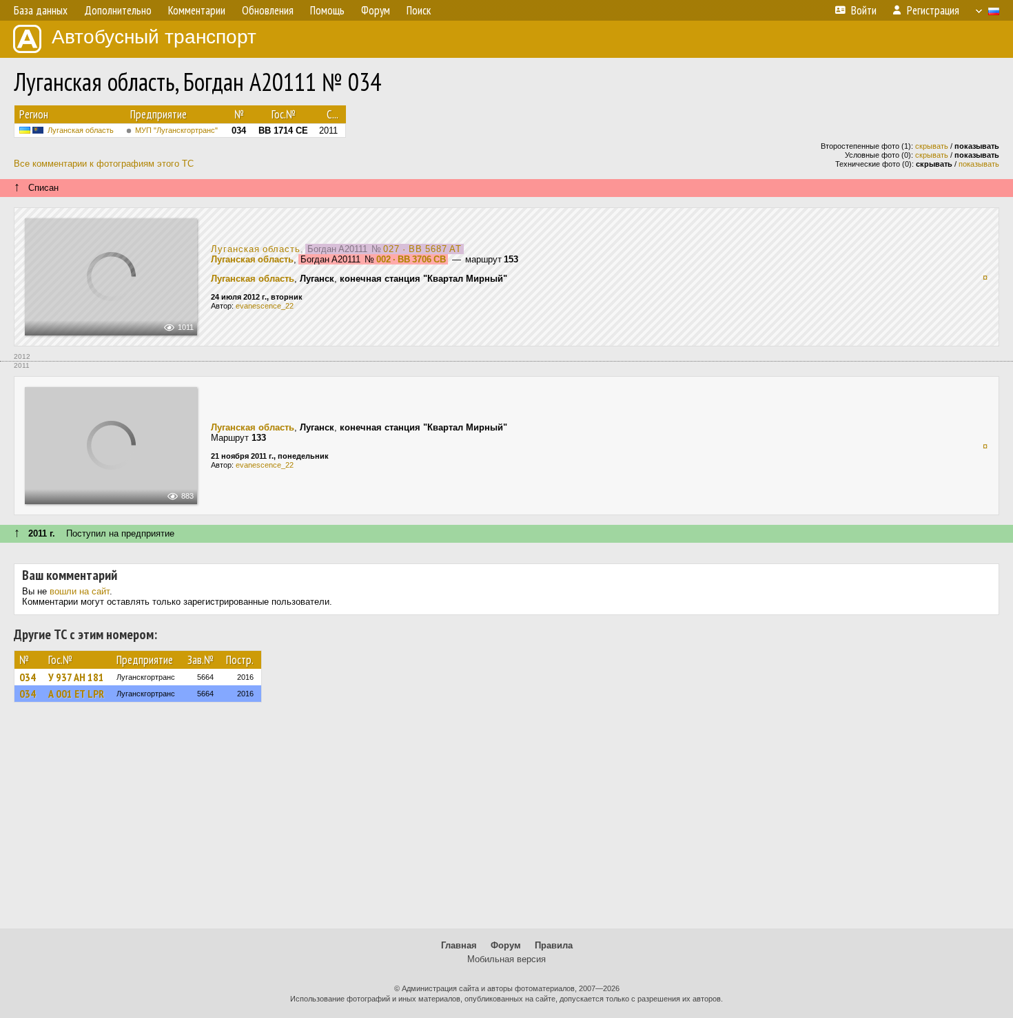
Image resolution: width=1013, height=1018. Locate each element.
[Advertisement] (506, 821)
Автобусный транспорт (154, 37)
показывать (979, 164)
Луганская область (81, 130)
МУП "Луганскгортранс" (176, 130)
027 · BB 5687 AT (422, 249)
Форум (506, 945)
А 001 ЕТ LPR (76, 693)
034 (27, 677)
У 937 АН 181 (76, 677)
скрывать (931, 146)
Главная (459, 945)
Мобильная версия (506, 959)
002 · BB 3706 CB (411, 259)
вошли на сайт (80, 591)
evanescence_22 (265, 306)
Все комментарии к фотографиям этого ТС (104, 163)
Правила (554, 945)
